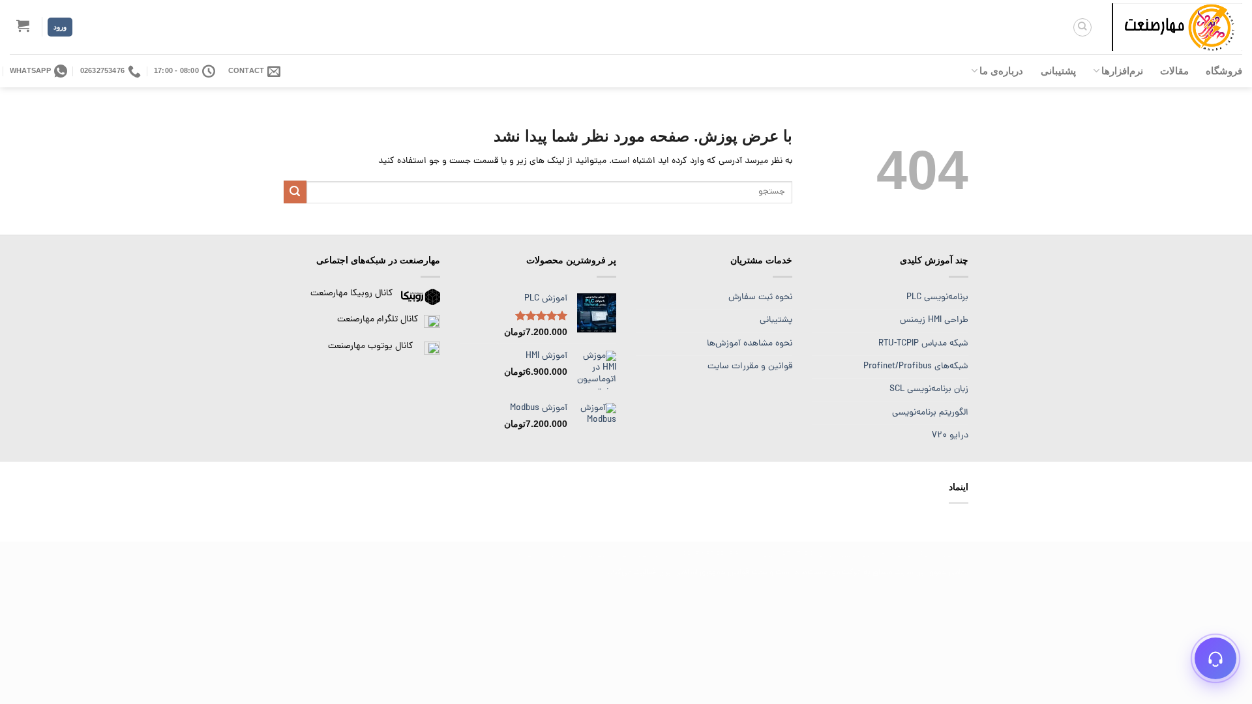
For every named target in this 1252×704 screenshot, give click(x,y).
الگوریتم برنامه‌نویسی (930, 413)
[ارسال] (295, 192)
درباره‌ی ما (1001, 70)
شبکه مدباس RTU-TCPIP (923, 344)
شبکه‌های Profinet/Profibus (915, 367)
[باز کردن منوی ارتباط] (1215, 658)
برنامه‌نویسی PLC (937, 297)
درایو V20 (950, 436)
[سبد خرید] (23, 25)
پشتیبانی (1058, 70)
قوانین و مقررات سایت (750, 367)
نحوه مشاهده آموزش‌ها (749, 344)
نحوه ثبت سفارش (760, 297)
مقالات (1174, 70)
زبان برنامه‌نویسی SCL (928, 389)
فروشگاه (1224, 70)
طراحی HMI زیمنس (934, 320)
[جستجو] (1082, 27)
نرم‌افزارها (1122, 70)
